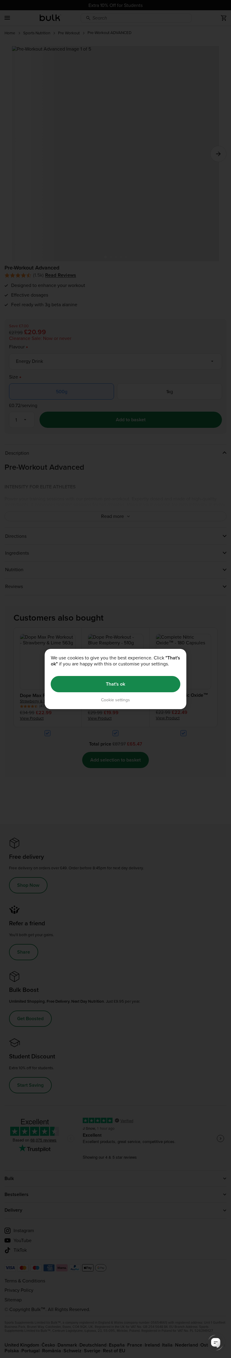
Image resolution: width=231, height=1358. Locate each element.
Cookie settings (115, 700)
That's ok (115, 684)
